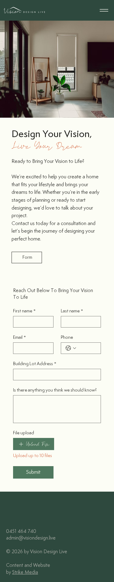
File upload (23, 433)
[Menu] (104, 10)
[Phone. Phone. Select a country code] (71, 348)
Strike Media (25, 572)
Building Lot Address (34, 364)
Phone (67, 337)
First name (24, 311)
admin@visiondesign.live (31, 538)
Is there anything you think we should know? (55, 390)
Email (19, 337)
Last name (72, 311)
